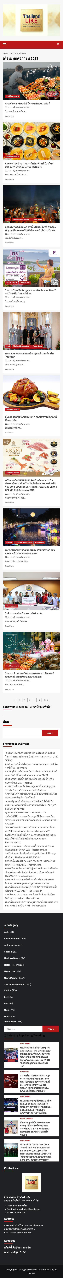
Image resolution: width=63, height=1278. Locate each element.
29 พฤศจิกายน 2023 (23, 234)
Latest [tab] (10, 1035)
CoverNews (45, 1269)
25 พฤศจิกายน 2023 (23, 617)
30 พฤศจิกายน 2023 (23, 107)
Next (46, 700)
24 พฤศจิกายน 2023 (23, 680)
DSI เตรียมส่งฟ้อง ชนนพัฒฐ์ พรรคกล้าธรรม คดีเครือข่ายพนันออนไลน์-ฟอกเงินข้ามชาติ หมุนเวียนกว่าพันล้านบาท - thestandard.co (31, 872)
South (7, 1016)
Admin (9, 107)
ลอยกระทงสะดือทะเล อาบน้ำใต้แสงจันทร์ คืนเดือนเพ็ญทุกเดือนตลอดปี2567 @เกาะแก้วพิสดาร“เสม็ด (30, 228)
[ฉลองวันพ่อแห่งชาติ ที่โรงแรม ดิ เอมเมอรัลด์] (31, 81)
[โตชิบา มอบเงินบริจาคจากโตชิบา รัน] (31, 591)
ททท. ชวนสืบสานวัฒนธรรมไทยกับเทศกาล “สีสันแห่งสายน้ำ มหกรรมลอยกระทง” (30, 551)
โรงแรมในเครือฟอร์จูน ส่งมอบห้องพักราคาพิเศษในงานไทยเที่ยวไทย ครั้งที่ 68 (31, 292)
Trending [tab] (39, 1035)
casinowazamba (12, 945)
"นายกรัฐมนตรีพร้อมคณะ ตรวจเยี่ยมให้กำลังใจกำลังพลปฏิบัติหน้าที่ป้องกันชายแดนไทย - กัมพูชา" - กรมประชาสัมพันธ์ (31, 805)
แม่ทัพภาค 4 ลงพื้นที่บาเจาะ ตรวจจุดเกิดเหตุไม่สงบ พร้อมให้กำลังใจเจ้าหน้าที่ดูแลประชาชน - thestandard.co (30, 838)
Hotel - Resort (11, 283)
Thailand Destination (21, 219)
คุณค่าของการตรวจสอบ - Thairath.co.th (25, 812)
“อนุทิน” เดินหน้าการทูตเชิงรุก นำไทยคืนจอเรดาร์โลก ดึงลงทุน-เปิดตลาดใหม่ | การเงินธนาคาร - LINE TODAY (31, 756)
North (7, 1010)
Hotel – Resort (11, 964)
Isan (6, 1003)
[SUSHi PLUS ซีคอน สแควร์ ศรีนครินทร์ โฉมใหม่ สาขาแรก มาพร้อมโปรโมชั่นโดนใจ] (31, 141)
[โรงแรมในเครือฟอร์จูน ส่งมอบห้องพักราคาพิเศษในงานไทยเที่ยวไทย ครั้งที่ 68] (31, 268)
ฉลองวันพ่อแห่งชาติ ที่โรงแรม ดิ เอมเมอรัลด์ (27, 103)
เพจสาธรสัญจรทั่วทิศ (14, 1252)
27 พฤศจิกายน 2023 (23, 424)
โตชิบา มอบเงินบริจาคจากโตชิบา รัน (23, 613)
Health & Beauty (12, 958)
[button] (6, 44)
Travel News (37, 219)
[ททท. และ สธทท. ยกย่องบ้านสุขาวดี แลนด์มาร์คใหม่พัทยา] (31, 331)
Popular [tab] (23, 1035)
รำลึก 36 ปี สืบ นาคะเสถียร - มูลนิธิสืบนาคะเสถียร (30, 816)
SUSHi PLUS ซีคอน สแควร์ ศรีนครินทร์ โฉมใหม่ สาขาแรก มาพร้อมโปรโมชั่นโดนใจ (29, 165)
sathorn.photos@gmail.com (26, 1209)
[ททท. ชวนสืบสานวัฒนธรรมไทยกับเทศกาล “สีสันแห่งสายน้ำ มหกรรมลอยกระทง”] (31, 527)
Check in (8, 951)
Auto (6, 932)
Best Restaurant (12, 96)
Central (9, 542)
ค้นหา (6, 722)
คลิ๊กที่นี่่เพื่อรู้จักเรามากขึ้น (17, 1247)
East (8, 219)
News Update (11, 606)
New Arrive (9, 971)
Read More (9, 116)
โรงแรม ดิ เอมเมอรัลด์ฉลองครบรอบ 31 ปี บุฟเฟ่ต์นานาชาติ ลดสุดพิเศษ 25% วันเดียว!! (29, 675)
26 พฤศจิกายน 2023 (23, 557)
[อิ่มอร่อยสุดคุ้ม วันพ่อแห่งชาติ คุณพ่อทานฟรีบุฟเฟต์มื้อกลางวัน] (31, 394)
